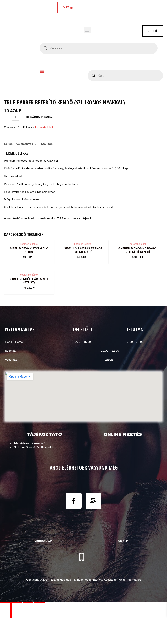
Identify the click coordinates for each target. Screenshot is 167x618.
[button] (87, 30)
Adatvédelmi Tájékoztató (29, 443)
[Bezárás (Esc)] (5, 606)
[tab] (8, 144)
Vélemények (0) (26, 143)
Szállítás (47, 143)
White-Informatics (129, 579)
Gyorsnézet (29, 236)
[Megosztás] (16, 606)
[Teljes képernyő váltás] (28, 606)
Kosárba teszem (39, 117)
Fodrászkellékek (44, 127)
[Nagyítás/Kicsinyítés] (39, 606)
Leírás (8, 143)
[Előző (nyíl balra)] (5, 614)
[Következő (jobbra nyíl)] (16, 614)
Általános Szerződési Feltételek (33, 447)
